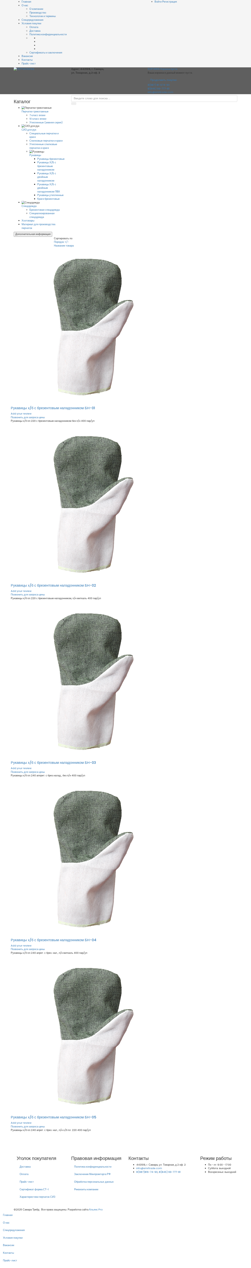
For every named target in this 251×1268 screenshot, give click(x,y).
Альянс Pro (96, 1209)
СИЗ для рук (29, 130)
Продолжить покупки (163, 80)
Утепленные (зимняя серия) (46, 122)
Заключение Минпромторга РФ (92, 1174)
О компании (36, 9)
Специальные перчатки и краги (44, 135)
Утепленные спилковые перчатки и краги (43, 146)
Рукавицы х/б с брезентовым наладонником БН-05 (53, 1117)
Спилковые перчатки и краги (46, 141)
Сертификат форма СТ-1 (34, 1189)
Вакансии (27, 56)
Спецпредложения (32, 20)
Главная (8, 1215)
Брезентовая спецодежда (44, 210)
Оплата (33, 27)
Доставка (34, 31)
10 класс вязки (37, 119)
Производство (37, 12)
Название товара (64, 245)
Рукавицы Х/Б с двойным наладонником (46, 177)
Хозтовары (28, 220)
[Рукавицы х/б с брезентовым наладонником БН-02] (89, 503)
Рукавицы (35, 155)
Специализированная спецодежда (42, 215)
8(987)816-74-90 (147, 1172)
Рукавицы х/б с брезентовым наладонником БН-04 (53, 939)
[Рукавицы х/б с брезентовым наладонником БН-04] (89, 857)
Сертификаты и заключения (45, 52)
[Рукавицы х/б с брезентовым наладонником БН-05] (89, 1035)
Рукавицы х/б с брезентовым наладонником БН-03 (53, 762)
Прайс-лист (29, 63)
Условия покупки (31, 23)
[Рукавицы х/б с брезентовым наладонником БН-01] (89, 326)
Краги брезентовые (48, 199)
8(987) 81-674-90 (159, 85)
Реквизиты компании (86, 1189)
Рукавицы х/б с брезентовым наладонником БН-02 (53, 585)
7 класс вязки (37, 115)
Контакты (27, 60)
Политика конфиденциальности (48, 34)
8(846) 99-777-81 (158, 88)
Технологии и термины (42, 16)
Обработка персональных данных (94, 1182)
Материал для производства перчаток (38, 226)
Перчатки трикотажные (35, 111)
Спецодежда (29, 206)
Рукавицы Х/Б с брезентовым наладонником (46, 166)
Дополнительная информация (33, 234)
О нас (25, 5)
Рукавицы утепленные (50, 195)
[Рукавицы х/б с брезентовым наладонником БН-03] (89, 680)
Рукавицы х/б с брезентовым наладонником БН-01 (53, 408)
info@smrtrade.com (160, 92)
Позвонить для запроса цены (28, 417)
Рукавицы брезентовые (51, 159)
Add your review (21, 413)
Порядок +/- (61, 242)
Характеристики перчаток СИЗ (37, 1197)
